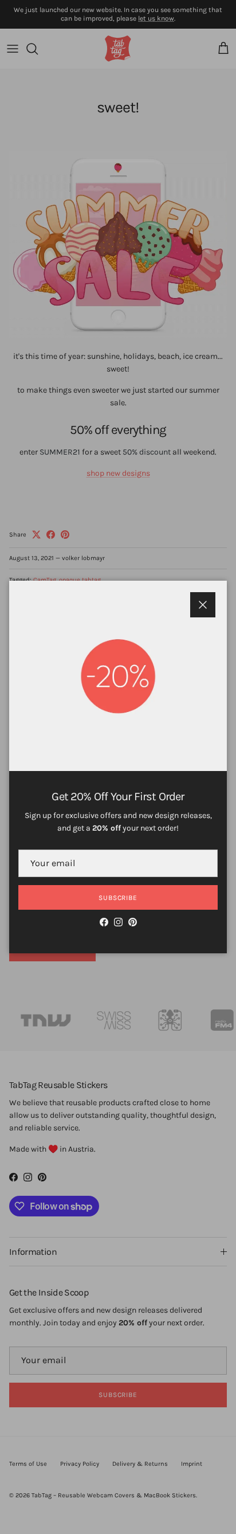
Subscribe (118, 898)
